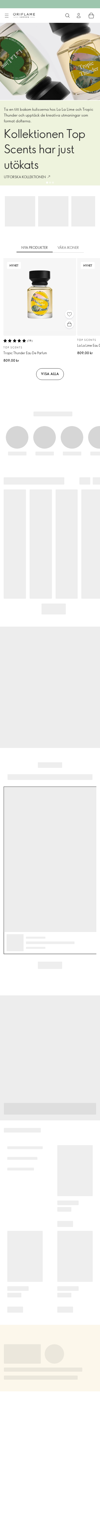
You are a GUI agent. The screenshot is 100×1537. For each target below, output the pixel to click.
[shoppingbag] (91, 15)
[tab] (35, 248)
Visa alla (50, 373)
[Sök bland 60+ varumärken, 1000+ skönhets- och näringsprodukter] (67, 15)
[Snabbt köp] (69, 324)
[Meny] (6, 16)
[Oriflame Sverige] (24, 15)
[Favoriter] (69, 314)
